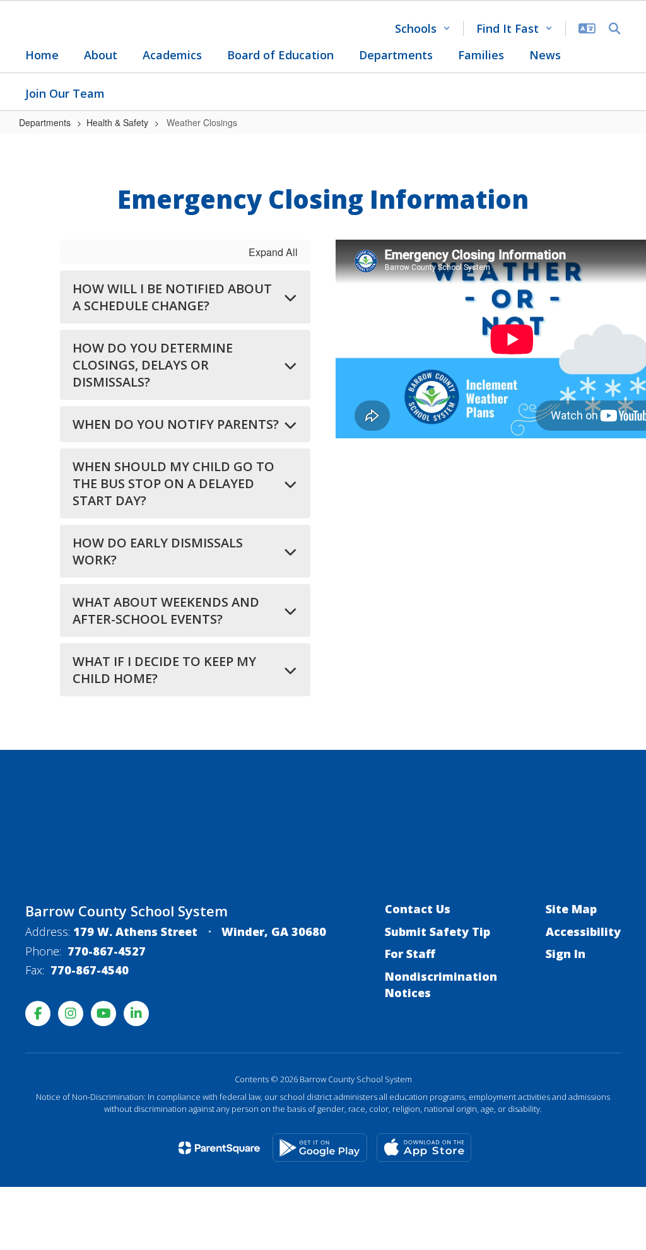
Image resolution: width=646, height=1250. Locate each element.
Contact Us (417, 908)
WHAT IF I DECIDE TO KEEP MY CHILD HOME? (164, 670)
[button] (422, 28)
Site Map (571, 908)
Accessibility (583, 931)
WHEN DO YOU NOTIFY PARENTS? (176, 424)
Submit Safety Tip (437, 931)
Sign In (565, 953)
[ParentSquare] (219, 1147)
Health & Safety (117, 122)
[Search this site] (614, 28)
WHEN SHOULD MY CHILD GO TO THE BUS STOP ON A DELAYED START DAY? (173, 483)
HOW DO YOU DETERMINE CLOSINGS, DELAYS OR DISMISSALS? (153, 364)
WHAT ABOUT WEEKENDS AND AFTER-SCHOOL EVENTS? (166, 610)
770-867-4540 (89, 970)
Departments (45, 122)
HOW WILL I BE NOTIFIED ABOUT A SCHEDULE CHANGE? (172, 297)
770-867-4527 (107, 951)
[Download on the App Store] (424, 1147)
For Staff (410, 953)
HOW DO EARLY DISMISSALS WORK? (158, 551)
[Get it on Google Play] (320, 1147)
